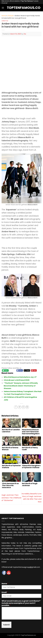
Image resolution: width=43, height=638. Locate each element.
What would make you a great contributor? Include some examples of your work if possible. (21, 603)
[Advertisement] (21, 61)
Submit (6, 625)
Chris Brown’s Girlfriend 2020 (16, 380)
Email (5, 592)
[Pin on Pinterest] (27, 407)
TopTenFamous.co (21, 7)
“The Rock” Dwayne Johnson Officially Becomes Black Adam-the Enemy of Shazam (21, 386)
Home (4, 16)
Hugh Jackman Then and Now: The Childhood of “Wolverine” (11, 498)
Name (5, 584)
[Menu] (3, 7)
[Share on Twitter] (19, 407)
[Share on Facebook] (16, 407)
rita (25, 34)
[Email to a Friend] (23, 407)
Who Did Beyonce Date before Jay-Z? (20, 377)
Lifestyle (10, 16)
